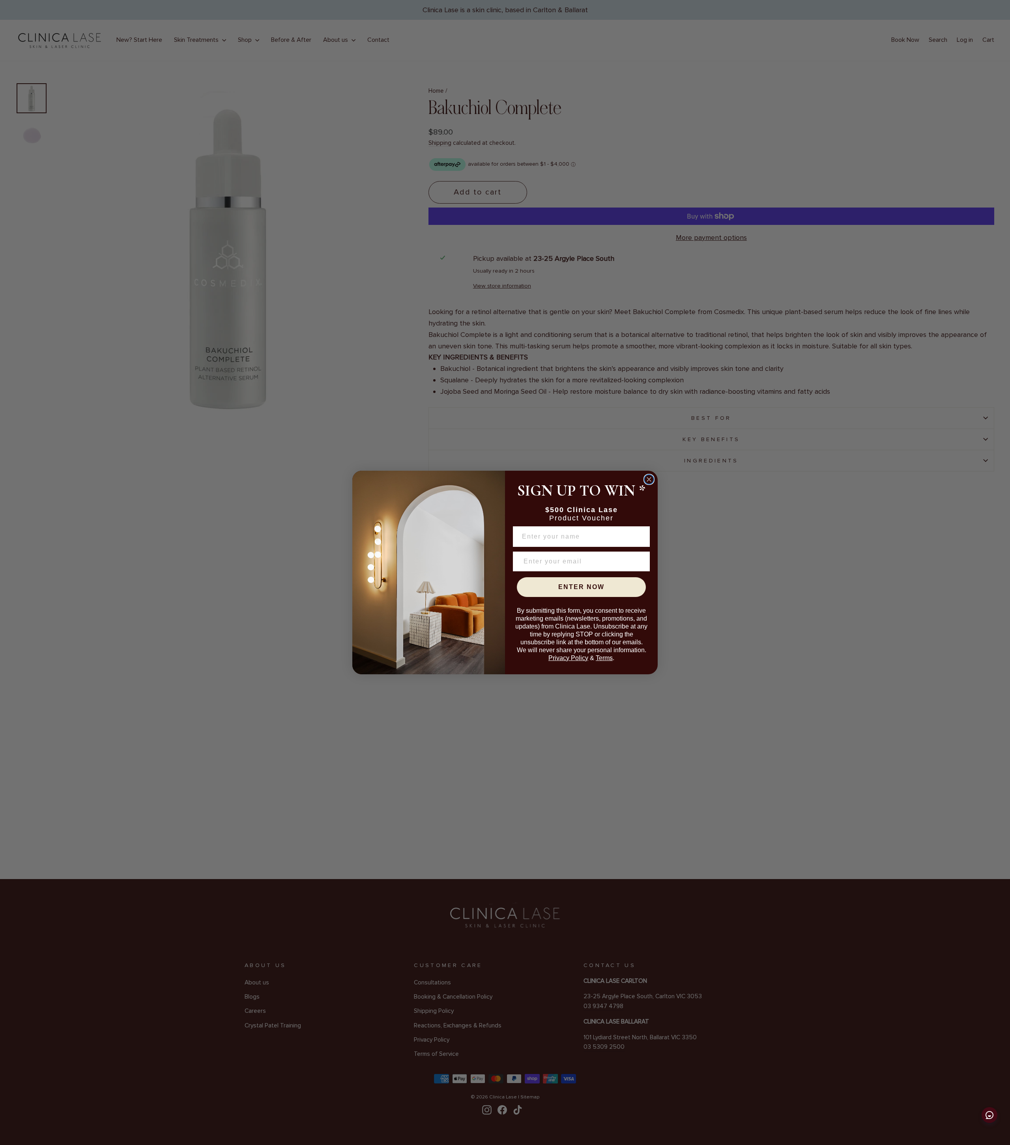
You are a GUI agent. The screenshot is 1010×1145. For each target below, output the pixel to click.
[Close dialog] (649, 479)
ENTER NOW (581, 587)
